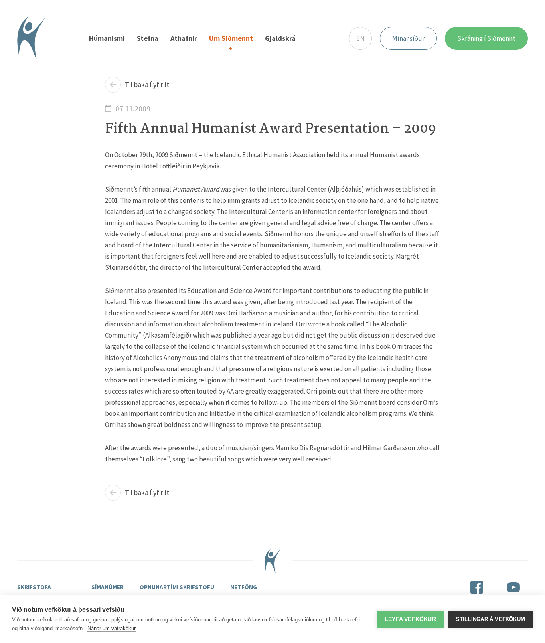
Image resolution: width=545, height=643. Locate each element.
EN (360, 38)
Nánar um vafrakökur (111, 628)
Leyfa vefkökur (410, 619)
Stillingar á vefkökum (490, 619)
